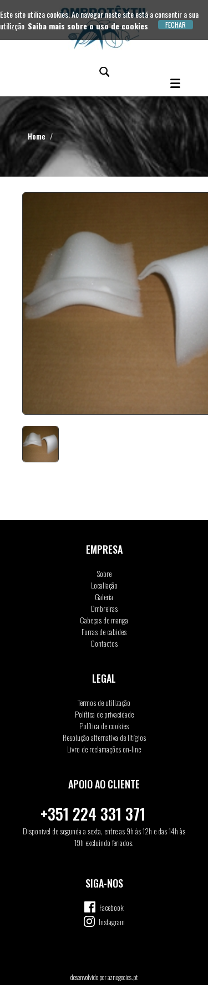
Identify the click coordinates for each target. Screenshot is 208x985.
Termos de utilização (104, 702)
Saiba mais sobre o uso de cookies (88, 26)
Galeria (104, 596)
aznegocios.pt (123, 977)
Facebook (111, 907)
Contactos (104, 643)
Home (36, 136)
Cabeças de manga (104, 620)
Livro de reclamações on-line (104, 749)
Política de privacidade (104, 714)
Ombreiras (104, 608)
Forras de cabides (104, 631)
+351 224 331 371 (92, 813)
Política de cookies (104, 725)
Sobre (104, 573)
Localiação (104, 585)
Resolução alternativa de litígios (104, 737)
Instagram (112, 921)
